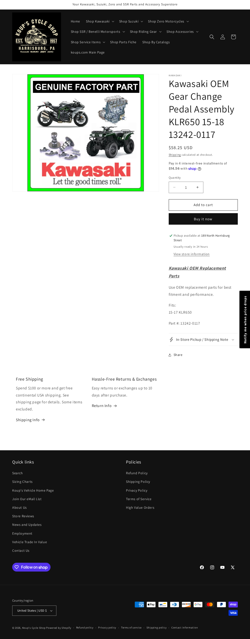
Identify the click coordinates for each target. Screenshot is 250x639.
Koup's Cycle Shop (34, 627)
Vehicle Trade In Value (29, 542)
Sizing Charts (22, 481)
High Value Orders (140, 507)
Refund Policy (137, 473)
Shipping (175, 154)
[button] (99, 21)
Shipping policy (156, 627)
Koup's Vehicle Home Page (33, 490)
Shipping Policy (138, 481)
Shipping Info (28, 419)
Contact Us (21, 550)
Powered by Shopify (58, 627)
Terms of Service (139, 499)
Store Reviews (23, 516)
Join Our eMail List (27, 499)
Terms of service (131, 627)
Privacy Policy (136, 490)
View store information (192, 254)
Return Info (102, 405)
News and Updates (27, 524)
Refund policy (85, 627)
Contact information (184, 627)
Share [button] (178, 355)
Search (17, 473)
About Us (19, 507)
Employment (22, 533)
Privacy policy (107, 627)
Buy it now (203, 219)
